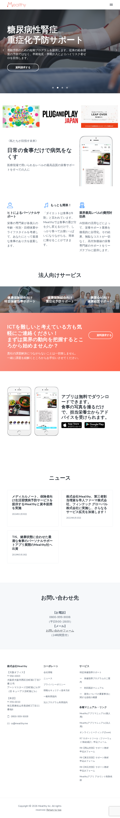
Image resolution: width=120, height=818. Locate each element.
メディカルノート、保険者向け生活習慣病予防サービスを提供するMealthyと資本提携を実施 (32, 502)
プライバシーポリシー (54, 684)
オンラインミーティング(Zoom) (95, 732)
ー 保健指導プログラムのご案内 (95, 680)
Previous (3, 50)
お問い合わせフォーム (60, 631)
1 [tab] (53, 87)
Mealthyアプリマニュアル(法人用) (95, 724)
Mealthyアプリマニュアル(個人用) (95, 715)
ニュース (48, 678)
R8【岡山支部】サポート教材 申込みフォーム (95, 749)
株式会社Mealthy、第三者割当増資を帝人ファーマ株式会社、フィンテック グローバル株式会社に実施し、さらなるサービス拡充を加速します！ (87, 504)
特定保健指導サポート (91, 672)
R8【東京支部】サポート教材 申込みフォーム (95, 759)
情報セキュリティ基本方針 (57, 690)
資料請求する (22, 62)
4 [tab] (67, 87)
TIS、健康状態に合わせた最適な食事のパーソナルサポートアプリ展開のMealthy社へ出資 (32, 543)
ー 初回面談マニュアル (92, 687)
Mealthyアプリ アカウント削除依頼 (96, 778)
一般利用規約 (50, 696)
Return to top (53, 809)
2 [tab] (57, 87)
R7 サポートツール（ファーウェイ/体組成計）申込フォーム (95, 740)
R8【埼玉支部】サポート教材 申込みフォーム (95, 769)
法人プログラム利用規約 (56, 702)
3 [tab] (62, 87)
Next (116, 50)
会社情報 (48, 672)
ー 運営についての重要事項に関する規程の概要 (95, 696)
